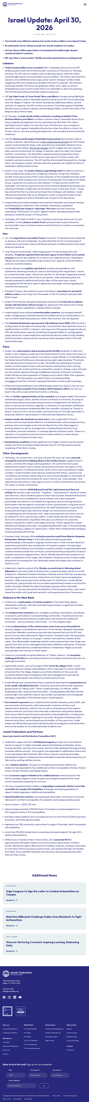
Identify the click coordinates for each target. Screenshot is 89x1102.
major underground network (54, 142)
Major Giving (49, 1041)
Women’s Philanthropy (53, 1033)
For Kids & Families (30, 1029)
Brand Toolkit (17, 1099)
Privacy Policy (56, 1096)
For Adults (27, 1037)
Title (10, 1070)
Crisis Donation (72, 1033)
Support (69, 1029)
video (12, 381)
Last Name (56, 1070)
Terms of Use (7, 1099)
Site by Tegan (28, 1099)
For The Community (31, 1041)
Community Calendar (10, 1033)
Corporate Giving (73, 1041)
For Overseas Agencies (32, 1048)
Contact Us (70, 1050)
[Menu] (85, 4)
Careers (5, 1054)
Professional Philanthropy (54, 1029)
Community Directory (10, 1029)
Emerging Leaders (51, 1037)
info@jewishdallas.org (11, 991)
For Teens (27, 1033)
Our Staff (6, 1042)
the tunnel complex (39, 148)
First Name (34, 1070)
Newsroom (6, 1050)
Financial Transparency (11, 1046)
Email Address (14, 1080)
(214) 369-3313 (8, 989)
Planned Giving (72, 1037)
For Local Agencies (30, 1044)
